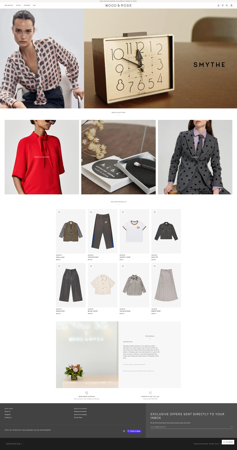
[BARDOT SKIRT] (166, 285)
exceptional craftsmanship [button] (134, 351)
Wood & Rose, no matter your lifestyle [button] (138, 357)
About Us (7, 411)
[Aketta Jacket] (71, 231)
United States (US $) (13, 444)
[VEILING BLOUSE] (134, 285)
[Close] (132, 216)
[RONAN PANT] (71, 285)
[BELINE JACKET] (102, 285)
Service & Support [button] (80, 408)
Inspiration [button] (127, 345)
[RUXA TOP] (166, 231)
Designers (8, 414)
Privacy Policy (78, 417)
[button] (18, 5)
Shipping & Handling (80, 411)
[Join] (130, 231)
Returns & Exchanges (80, 414)
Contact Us (8, 417)
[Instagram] (124, 431)
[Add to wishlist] (59, 212)
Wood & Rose (200, 444)
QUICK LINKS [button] (9, 408)
